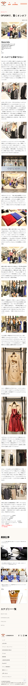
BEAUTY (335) (4, 614)
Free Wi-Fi (4, 663)
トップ (3, 640)
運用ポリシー (5, 670)
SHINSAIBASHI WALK (6, 650)
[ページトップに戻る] (24, 680)
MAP (9, 4)
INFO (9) (2, 625)
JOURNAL (15, 4)
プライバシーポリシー (6, 676)
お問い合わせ (5, 673)
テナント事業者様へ (6, 666)
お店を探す (4, 643)
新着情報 (4, 656)
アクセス (4, 653)
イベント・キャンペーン (7, 646)
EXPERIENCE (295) (5, 617)
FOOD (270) (3, 621)
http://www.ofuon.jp (7, 48)
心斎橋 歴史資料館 (6, 660)
